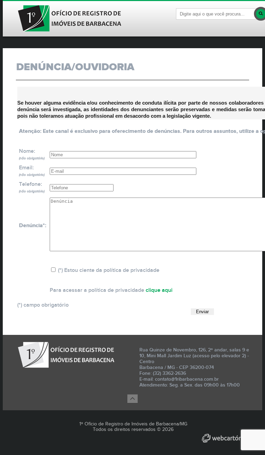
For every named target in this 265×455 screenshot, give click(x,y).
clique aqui (159, 290)
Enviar (202, 311)
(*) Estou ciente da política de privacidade (108, 270)
